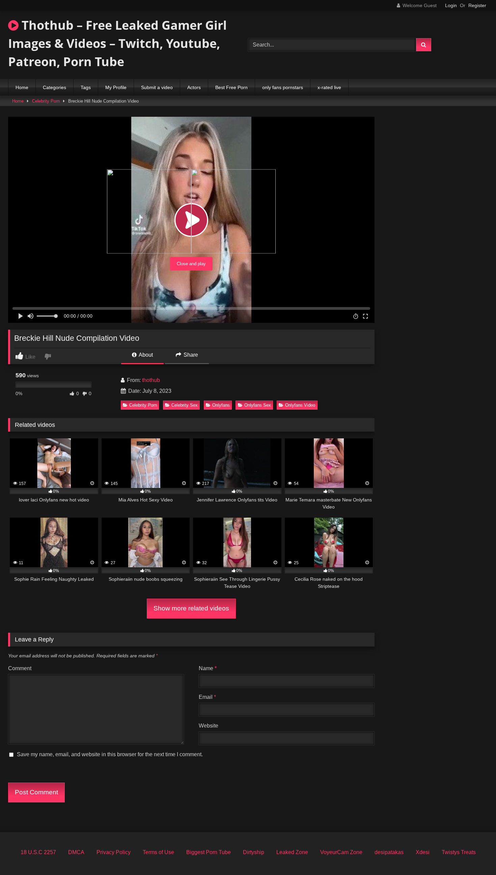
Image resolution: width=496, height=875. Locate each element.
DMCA (76, 852)
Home (22, 87)
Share (190, 355)
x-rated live (329, 87)
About (145, 355)
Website (208, 726)
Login (451, 5)
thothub (151, 380)
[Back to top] (475, 855)
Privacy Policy (114, 852)
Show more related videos (191, 608)
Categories (54, 87)
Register (477, 5)
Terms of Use (158, 852)
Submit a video (157, 87)
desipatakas (389, 852)
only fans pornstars (282, 87)
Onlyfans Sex (257, 405)
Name (208, 668)
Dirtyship (253, 852)
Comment (19, 668)
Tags (86, 87)
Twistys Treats (459, 852)
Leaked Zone (292, 852)
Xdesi (423, 852)
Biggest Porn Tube (208, 852)
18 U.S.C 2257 (38, 852)
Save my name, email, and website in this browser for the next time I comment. (110, 754)
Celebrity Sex (184, 405)
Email (207, 697)
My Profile (116, 87)
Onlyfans (221, 405)
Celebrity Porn (46, 101)
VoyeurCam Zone (341, 852)
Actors (194, 87)
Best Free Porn (231, 87)
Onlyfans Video (300, 405)
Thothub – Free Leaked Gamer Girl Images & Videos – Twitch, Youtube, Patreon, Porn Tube (117, 43)
